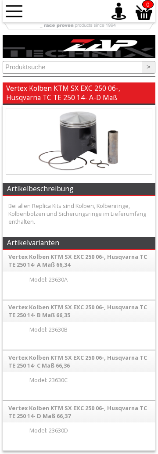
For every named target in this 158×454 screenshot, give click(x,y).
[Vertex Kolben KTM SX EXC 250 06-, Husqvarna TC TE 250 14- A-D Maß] (79, 172)
